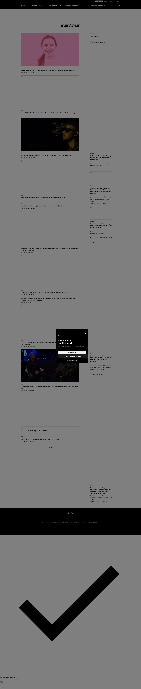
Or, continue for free (72, 360)
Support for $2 (72, 352)
